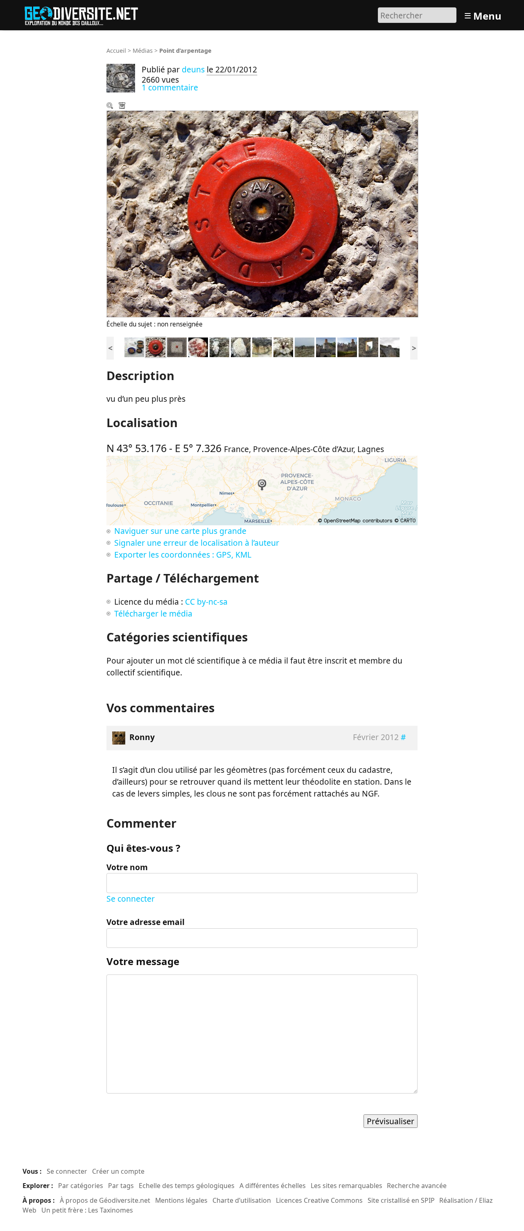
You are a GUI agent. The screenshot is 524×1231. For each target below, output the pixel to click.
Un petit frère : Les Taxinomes (87, 1210)
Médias (143, 50)
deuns (193, 69)
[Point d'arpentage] (155, 346)
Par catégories (80, 1185)
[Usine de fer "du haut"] (326, 346)
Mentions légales (181, 1200)
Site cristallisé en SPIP (401, 1200)
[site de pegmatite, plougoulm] (304, 346)
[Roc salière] (389, 346)
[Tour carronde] (347, 346)
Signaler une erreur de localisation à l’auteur (196, 542)
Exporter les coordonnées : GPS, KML (182, 554)
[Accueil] (85, 14)
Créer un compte (118, 1171)
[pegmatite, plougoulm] (262, 346)
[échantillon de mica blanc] (219, 346)
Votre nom (127, 867)
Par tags (121, 1185)
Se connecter (130, 898)
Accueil (116, 50)
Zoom (110, 106)
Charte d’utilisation (241, 1200)
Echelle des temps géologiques (187, 1185)
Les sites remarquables (346, 1185)
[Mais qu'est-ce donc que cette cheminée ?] (368, 346)
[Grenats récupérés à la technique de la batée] (198, 346)
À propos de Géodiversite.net (105, 1200)
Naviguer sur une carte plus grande (180, 530)
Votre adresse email (145, 921)
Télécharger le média (123, 106)
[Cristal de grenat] (283, 346)
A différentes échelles (272, 1185)
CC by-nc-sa (206, 601)
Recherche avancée (417, 1185)
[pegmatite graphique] (240, 346)
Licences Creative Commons (319, 1200)
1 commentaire (170, 87)
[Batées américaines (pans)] (134, 346)
